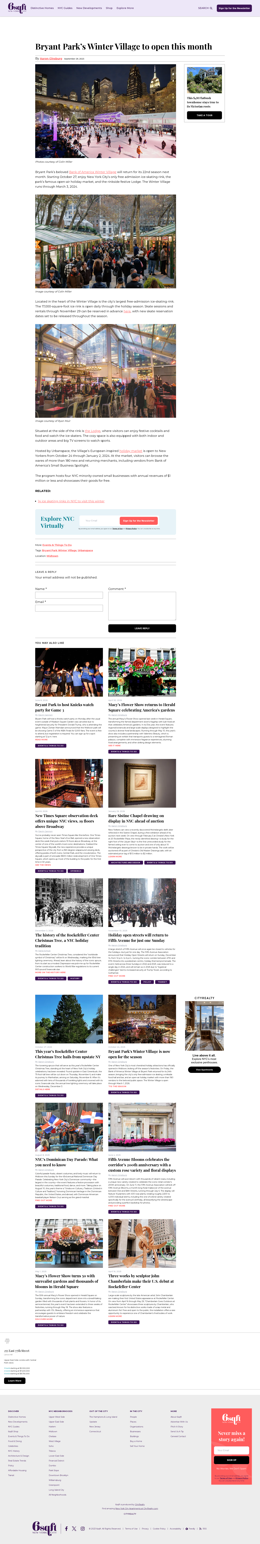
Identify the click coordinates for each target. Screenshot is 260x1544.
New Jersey (94, 1426)
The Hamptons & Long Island (103, 1417)
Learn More (14, 1380)
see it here (114, 745)
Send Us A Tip (177, 1431)
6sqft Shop (13, 1431)
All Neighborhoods (57, 1495)
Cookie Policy (159, 1529)
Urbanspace (85, 550)
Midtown (52, 556)
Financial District (56, 1461)
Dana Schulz (44, 951)
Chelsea (52, 1436)
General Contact (178, 1436)
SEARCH (203, 8)
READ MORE (41, 739)
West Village (55, 1441)
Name (41, 589)
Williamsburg (55, 1480)
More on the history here (50, 972)
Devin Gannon (45, 715)
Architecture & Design (18, 1456)
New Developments (89, 8)
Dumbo (52, 1465)
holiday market (130, 451)
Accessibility (175, 1529)
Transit (162, 982)
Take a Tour (204, 115)
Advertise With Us (179, 1422)
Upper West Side (57, 1417)
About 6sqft (176, 1417)
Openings (75, 871)
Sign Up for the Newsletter (234, 8)
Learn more (115, 856)
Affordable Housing (17, 1470)
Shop (109, 8)
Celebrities (13, 1446)
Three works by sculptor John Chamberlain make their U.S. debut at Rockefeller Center (141, 1281)
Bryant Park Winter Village (59, 550)
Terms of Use (117, 529)
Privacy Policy (131, 529)
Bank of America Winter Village (92, 172)
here (127, 311)
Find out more (116, 976)
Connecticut (95, 1431)
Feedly (192, 1529)
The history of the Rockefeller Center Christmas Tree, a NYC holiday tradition (67, 940)
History (74, 978)
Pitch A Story (177, 1426)
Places (133, 1422)
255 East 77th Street (16, 1351)
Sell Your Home (137, 1446)
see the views (43, 865)
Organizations (136, 1426)
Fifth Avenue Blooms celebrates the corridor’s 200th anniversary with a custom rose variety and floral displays (142, 1165)
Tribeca (52, 1451)
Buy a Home (136, 1441)
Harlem (52, 1426)
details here (42, 1089)
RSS (205, 1529)
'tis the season (117, 1086)
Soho (51, 1446)
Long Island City (56, 1490)
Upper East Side (56, 1422)
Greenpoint (54, 1485)
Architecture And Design (125, 863)
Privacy (145, 1529)
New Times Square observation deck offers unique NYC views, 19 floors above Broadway (66, 821)
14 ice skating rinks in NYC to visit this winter (71, 501)
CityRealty (140, 1504)
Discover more (44, 1319)
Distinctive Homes (42, 8)
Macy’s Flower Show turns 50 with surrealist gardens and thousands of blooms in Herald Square (66, 1281)
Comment (117, 589)
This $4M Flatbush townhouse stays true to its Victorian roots (203, 102)
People (133, 1417)
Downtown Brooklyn (58, 1475)
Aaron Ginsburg (51, 58)
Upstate (93, 1422)
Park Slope (54, 1470)
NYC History (14, 1451)
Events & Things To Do (57, 545)
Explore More (125, 8)
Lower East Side (56, 1456)
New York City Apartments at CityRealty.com (136, 1508)
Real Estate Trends (17, 1461)
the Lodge (92, 431)
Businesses (135, 1431)
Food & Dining (15, 1441)
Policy (147, 982)
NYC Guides (65, 8)
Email (40, 602)
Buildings (134, 1436)
